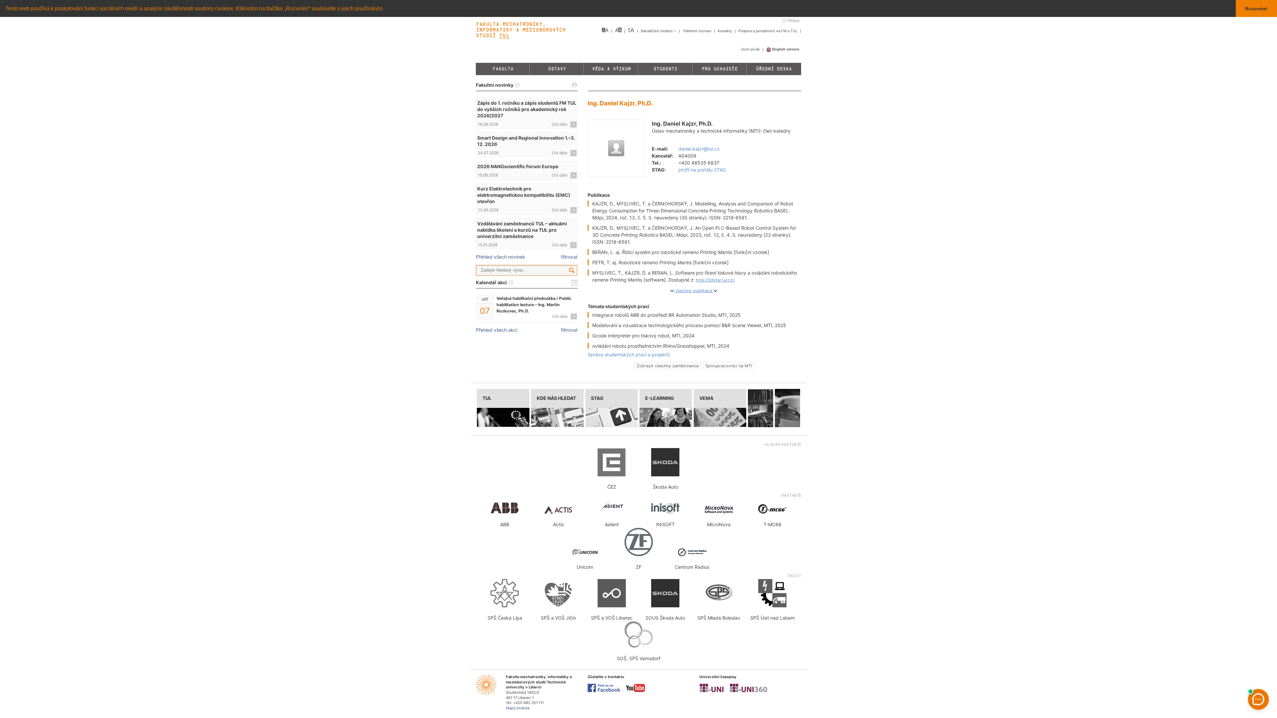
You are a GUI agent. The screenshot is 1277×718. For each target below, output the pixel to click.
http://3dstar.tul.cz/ (715, 280)
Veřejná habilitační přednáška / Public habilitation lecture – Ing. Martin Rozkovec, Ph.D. (534, 304)
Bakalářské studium (657, 31)
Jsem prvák (751, 49)
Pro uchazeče (720, 69)
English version (785, 49)
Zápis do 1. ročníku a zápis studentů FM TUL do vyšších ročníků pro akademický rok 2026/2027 (526, 109)
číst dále (559, 124)
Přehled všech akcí (496, 330)
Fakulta (503, 69)
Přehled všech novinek (500, 257)
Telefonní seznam (697, 31)
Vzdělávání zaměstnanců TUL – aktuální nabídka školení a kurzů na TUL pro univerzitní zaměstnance (522, 230)
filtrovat (569, 257)
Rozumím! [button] (1256, 8)
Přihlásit (793, 21)
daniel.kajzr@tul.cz (699, 149)
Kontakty (725, 31)
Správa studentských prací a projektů (629, 354)
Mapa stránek (518, 708)
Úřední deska (774, 69)
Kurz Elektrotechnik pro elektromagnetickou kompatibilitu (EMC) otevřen (523, 195)
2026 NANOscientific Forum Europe (517, 166)
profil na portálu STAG (702, 170)
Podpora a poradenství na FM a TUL (768, 31)
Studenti (665, 69)
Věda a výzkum (611, 69)
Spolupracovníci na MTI (728, 365)
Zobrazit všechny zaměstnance (668, 365)
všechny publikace (693, 290)
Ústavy (557, 69)
